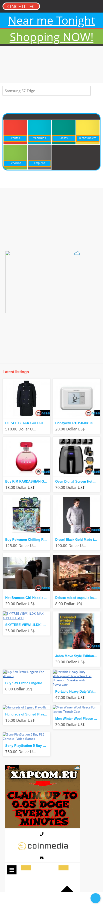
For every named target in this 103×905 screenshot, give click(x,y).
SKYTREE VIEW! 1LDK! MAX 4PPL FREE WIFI (27, 625)
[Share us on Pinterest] (41, 897)
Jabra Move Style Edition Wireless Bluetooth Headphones (77, 656)
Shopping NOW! (52, 36)
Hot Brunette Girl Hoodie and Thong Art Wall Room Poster (27, 598)
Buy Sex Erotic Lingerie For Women (27, 683)
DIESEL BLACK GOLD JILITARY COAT (27, 423)
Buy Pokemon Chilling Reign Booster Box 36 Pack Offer (27, 539)
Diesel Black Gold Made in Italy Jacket (77, 539)
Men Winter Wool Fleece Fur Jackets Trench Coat (77, 718)
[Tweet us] (51, 897)
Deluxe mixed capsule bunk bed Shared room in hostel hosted (77, 598)
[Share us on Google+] (61, 897)
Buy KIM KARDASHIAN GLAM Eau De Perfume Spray (27, 481)
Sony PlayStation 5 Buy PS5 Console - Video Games (27, 746)
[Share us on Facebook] (31, 897)
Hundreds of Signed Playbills (27, 714)
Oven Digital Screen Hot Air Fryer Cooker (77, 481)
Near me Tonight (51, 20)
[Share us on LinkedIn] (72, 897)
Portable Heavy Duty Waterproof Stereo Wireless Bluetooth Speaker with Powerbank (77, 691)
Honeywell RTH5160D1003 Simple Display (77, 423)
